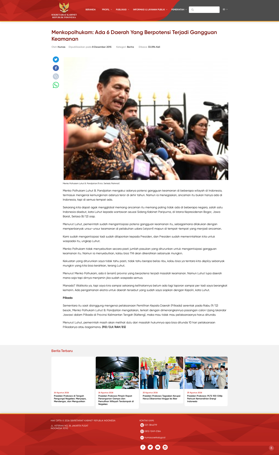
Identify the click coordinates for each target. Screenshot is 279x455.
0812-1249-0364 (152, 431)
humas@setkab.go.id (154, 437)
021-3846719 (150, 425)
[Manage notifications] (271, 447)
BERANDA (91, 9)
